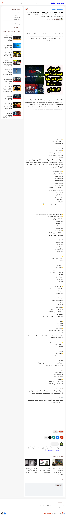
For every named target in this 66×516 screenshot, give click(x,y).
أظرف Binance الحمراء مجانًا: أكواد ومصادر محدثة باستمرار (8, 106)
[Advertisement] (44, 54)
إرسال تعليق (58, 485)
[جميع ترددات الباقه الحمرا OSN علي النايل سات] (17, 37)
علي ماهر (58, 19)
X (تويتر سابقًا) (51, 451)
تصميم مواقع (17, 14)
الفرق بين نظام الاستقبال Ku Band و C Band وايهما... (44, 470)
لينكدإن (45, 451)
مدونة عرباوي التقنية (57, 3)
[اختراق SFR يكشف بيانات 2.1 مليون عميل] (17, 79)
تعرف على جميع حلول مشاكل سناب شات (8, 55)
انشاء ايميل (18, 12)
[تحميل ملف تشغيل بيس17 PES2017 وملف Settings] (17, 45)
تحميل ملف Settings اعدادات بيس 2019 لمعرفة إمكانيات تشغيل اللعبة (7, 64)
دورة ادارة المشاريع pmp (15, 23)
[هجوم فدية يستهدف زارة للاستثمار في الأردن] (17, 113)
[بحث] (2, 3)
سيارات (21, 3)
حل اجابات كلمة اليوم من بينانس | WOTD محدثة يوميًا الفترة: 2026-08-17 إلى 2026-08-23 (7, 89)
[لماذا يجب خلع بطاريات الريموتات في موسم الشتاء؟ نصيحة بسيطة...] (31, 462)
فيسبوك (57, 451)
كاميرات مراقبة (17, 19)
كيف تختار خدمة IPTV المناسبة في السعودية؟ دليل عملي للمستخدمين (58, 471)
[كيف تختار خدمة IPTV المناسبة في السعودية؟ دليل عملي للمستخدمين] (57, 462)
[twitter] (2, 513)
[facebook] (5, 513)
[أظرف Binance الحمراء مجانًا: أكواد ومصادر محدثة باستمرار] (17, 105)
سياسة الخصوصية (59, 507)
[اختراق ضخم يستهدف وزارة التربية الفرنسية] (17, 96)
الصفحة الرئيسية (60, 9)
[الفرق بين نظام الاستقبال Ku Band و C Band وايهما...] (44, 462)
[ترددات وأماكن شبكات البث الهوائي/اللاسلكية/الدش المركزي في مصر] (17, 71)
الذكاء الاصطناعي (40, 3)
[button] (57, 437)
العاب (25, 3)
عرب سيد (18, 21)
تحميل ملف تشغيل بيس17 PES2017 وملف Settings (7, 47)
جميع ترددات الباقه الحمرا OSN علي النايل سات (8, 38)
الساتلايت (17, 3)
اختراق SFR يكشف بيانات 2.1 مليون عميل (8, 81)
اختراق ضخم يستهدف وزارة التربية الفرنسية (8, 98)
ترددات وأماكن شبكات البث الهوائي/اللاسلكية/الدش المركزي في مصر (7, 72)
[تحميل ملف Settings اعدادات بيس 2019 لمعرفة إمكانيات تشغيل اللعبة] (17, 62)
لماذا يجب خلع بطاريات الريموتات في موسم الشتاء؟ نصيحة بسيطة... (31, 470)
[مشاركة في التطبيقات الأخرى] (46, 437)
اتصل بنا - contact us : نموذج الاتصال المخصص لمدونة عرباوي (50, 505)
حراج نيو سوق (17, 17)
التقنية (46, 3)
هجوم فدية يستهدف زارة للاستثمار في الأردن (7, 115)
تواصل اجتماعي (32, 3)
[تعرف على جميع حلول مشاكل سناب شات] (17, 54)
